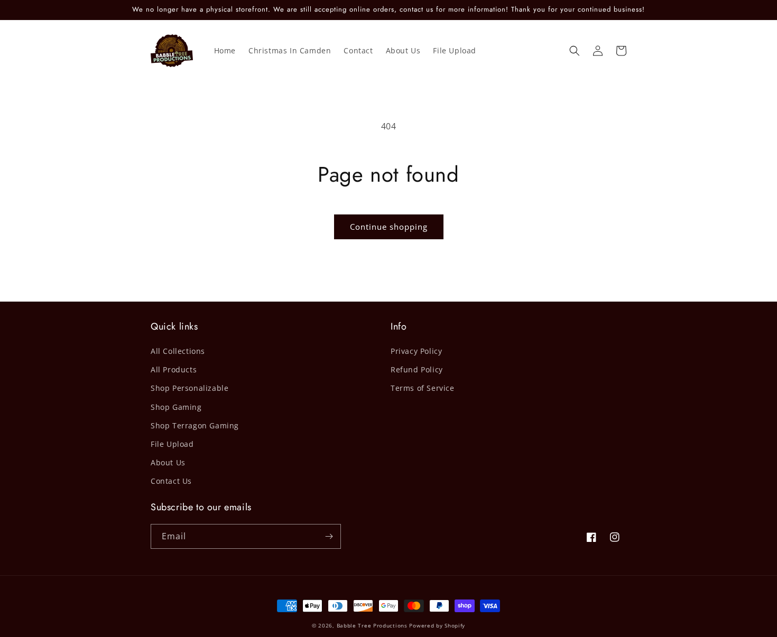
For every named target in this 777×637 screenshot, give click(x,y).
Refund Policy (417, 369)
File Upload (172, 444)
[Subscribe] (328, 536)
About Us (168, 462)
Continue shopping (389, 226)
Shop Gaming (176, 407)
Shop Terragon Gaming (195, 425)
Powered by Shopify (437, 625)
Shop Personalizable (189, 388)
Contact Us (171, 481)
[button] (574, 50)
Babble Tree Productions (372, 625)
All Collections (178, 351)
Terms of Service (423, 388)
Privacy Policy (416, 351)
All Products (174, 369)
